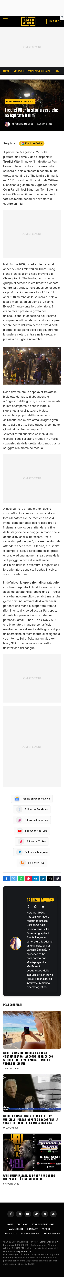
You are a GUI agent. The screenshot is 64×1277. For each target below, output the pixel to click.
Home (10, 1224)
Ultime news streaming (19, 101)
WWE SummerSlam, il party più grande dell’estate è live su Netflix (29, 1177)
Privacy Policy (30, 1233)
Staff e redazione (43, 1224)
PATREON (47, 1229)
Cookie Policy (51, 1233)
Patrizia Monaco (23, 124)
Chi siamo (23, 1224)
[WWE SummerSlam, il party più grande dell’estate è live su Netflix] (32, 1152)
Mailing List (16, 1229)
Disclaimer (10, 1233)
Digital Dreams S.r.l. (49, 1241)
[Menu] (5, 19)
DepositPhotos (23, 1251)
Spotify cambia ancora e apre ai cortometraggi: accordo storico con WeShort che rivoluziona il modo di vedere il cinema (28, 1058)
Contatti (33, 1229)
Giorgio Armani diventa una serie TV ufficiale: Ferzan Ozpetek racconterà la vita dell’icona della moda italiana (30, 1119)
